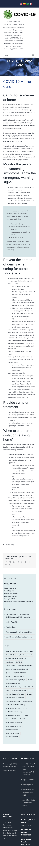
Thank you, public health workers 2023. (19, 632)
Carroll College (28, 651)
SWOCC (22, 719)
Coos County (9, 662)
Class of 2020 (10, 655)
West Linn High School (12, 733)
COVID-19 (19, 662)
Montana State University (13, 687)
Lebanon (8, 676)
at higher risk (7, 154)
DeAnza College (10, 665)
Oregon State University (13, 701)
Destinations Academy (25, 665)
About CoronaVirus (9, 771)
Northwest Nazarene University (15, 694)
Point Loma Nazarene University (15, 705)
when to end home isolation (12, 141)
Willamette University (12, 737)
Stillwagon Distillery (12, 719)
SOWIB (25, 715)
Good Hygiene (9, 591)
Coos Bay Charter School (24, 655)
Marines (30, 680)
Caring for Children (10, 599)
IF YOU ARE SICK (10, 584)
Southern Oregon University (14, 712)
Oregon (29, 694)
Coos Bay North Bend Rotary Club (16, 658)
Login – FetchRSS (12, 622)
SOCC (25, 708)
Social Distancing (10, 588)
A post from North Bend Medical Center (19, 637)
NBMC (7, 690)
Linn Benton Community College (15, 680)
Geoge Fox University (19, 672)
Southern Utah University (13, 715)
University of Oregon (12, 729)
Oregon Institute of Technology (15, 697)
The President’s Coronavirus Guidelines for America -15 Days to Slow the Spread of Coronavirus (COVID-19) (10, 830)
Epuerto (8, 672)
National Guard (28, 687)
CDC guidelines (24, 536)
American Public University (14, 651)
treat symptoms (13, 138)
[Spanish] (24, 4)
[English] (21, 4)
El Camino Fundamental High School (17, 669)
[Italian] (31, 4)
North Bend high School (19, 690)
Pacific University (28, 701)
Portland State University (13, 708)
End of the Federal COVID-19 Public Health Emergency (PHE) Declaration (29, 769)
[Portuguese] (27, 4)
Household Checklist (11, 593)
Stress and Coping (10, 596)
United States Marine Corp (13, 726)
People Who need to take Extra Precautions (18, 601)
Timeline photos (11, 627)
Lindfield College (19, 676)
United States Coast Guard (14, 722)
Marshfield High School (13, 683)
